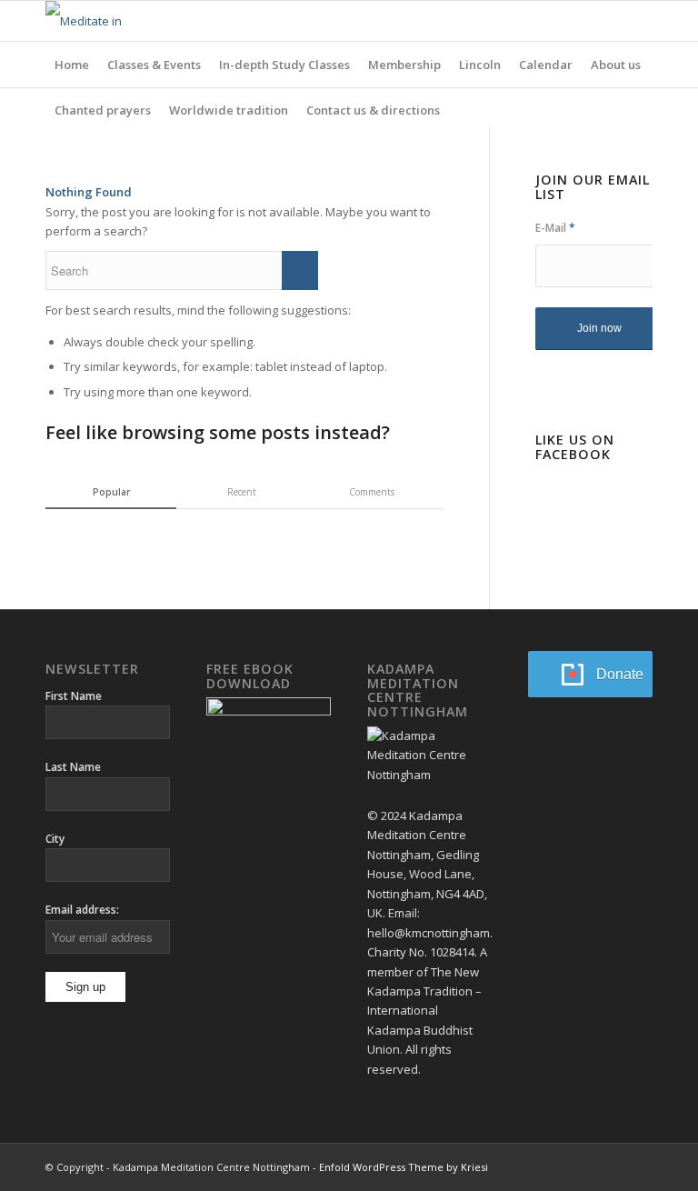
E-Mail (555, 227)
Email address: (82, 909)
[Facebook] (611, 21)
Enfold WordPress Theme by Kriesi (403, 1167)
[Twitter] (639, 21)
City (55, 838)
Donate (619, 674)
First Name (73, 696)
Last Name (73, 767)
